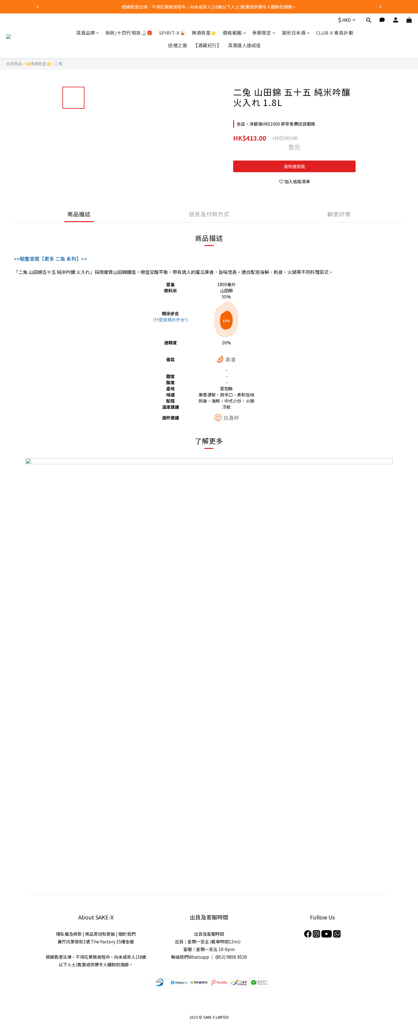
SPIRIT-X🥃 (172, 32)
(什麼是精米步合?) (170, 319)
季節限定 (261, 32)
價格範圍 (232, 32)
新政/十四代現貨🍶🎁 (129, 32)
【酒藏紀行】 (207, 45)
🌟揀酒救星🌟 (38, 63)
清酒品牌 (85, 32)
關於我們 (127, 934)
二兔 (58, 63)
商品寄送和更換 (100, 934)
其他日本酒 (294, 32)
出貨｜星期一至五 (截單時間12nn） (209, 941)
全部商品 (14, 63)
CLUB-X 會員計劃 (334, 32)
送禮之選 (177, 45)
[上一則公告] (37, 6)
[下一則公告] (380, 6)
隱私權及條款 (69, 934)
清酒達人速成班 (244, 45)
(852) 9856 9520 (231, 957)
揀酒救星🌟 (204, 32)
